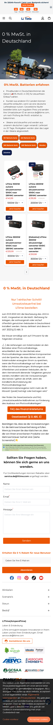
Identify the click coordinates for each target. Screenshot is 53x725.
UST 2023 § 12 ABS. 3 (12, 329)
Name (6, 484)
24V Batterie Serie (28, 138)
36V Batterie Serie (11, 145)
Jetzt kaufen (15, 208)
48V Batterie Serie (28, 145)
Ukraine (42, 145)
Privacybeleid (28, 698)
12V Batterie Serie (10, 138)
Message (8, 509)
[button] (49, 18)
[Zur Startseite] (26, 18)
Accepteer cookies (39, 719)
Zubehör (7, 152)
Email (6, 496)
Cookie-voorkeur (10, 719)
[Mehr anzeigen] (48, 590)
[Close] (51, 7)
